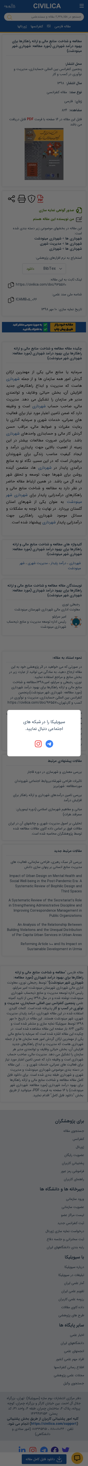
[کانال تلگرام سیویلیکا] (49, 744)
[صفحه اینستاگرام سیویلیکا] (39, 744)
